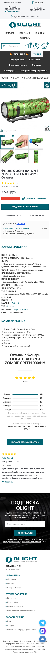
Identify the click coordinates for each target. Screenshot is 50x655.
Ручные (10, 306)
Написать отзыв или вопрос (25, 442)
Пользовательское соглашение (21, 611)
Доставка (11, 579)
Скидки (10, 626)
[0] (44, 46)
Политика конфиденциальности (21, 630)
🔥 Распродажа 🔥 (18, 54)
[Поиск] (4, 46)
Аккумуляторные (20, 310)
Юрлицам (24, 33)
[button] (12, 11)
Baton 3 (15, 303)
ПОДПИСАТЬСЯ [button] (25, 533)
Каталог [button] (9, 33)
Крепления (34, 59)
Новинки (39, 33)
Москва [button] (21, 224)
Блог (9, 621)
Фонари (37, 54)
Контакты (25, 38)
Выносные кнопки (18, 65)
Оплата (10, 584)
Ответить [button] (8, 482)
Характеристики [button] (13, 215)
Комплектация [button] (37, 215)
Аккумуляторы (17, 59)
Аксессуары (9, 71)
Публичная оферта (15, 607)
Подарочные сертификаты (33, 71)
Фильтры (36, 65)
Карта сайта (12, 602)
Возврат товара (14, 588)
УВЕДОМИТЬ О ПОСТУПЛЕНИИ (25, 207)
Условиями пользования (31, 542)
